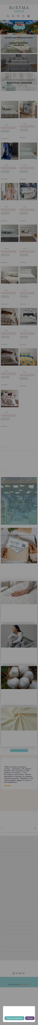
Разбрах (30, 1018)
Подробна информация (14, 1018)
